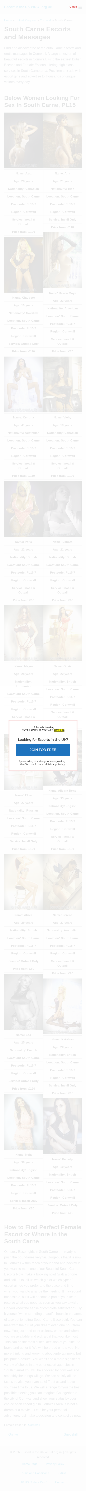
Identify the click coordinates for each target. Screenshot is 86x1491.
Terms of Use (33, 764)
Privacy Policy (56, 764)
